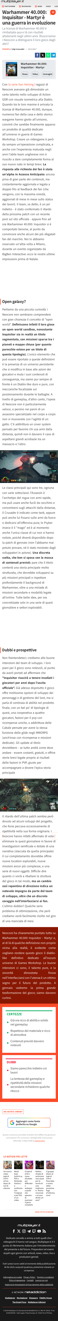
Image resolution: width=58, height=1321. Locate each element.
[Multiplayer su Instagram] (24, 1231)
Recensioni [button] (26, 6)
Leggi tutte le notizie (44, 1212)
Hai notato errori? (13, 1111)
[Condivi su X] (42, 55)
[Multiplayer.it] (12, 1)
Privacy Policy (29, 1277)
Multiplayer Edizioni (37, 1302)
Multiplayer (10, 1297)
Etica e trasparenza (17, 1280)
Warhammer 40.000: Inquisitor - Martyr (34, 65)
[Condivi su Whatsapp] (48, 55)
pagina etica (40, 1140)
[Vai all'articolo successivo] (3, 836)
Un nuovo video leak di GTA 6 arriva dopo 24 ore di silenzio (7, 1179)
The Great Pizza (19, 1302)
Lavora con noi (41, 1280)
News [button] (40, 6)
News (25, 74)
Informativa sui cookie (12, 1277)
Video (48, 6)
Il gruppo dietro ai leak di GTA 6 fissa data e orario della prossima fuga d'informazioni (50, 1183)
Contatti (30, 1280)
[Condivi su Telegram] (53, 55)
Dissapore (33, 1297)
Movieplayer (22, 1297)
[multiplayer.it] (29, 1225)
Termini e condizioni (45, 1277)
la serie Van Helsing (21, 84)
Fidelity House (45, 1297)
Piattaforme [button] (10, 6)
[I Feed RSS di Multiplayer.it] (44, 1231)
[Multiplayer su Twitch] (34, 1231)
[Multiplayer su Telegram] (29, 1231)
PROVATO (6, 49)
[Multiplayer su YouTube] (39, 1231)
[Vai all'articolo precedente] (55, 836)
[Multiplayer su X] (19, 1231)
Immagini (47, 74)
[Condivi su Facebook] (37, 55)
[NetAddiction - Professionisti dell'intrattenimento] (35, 1292)
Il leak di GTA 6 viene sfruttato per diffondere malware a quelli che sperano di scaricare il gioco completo (29, 1188)
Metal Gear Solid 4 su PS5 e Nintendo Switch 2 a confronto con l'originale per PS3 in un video (18, 1185)
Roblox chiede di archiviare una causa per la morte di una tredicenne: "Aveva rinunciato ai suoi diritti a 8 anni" (39, 1185)
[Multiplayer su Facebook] (13, 1231)
